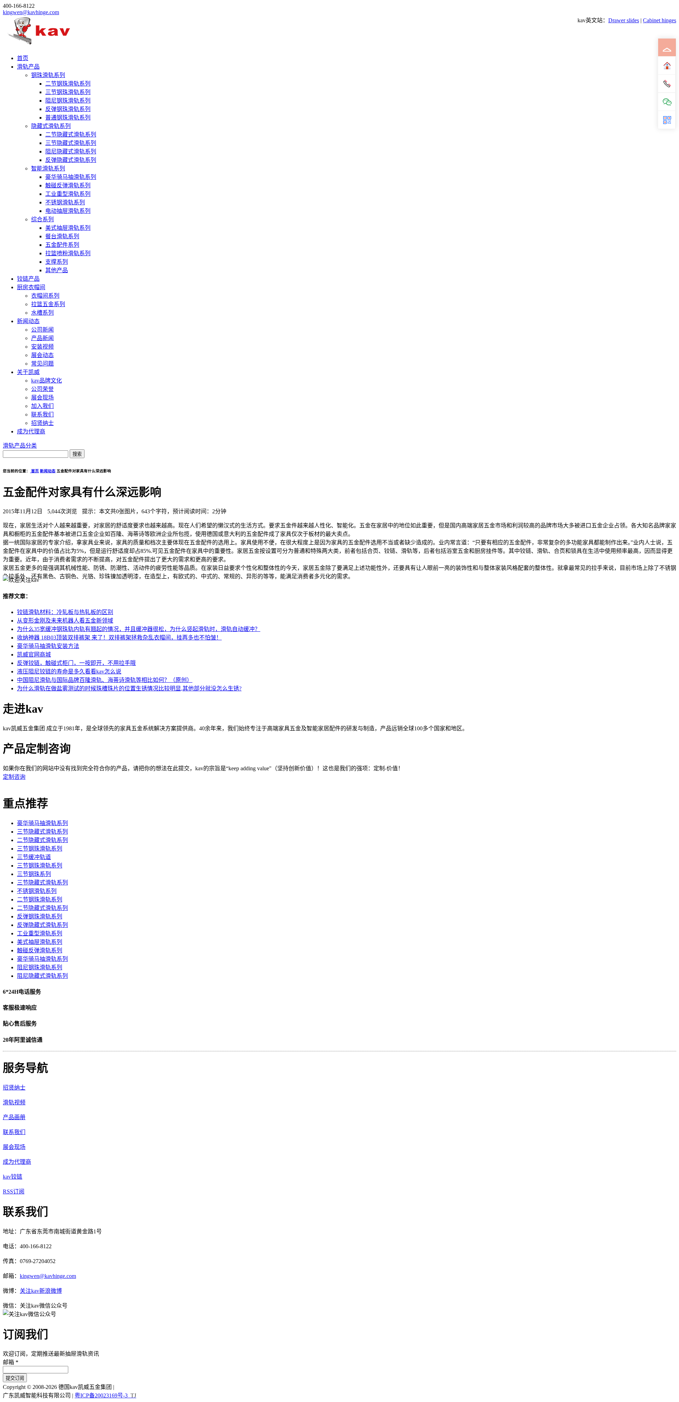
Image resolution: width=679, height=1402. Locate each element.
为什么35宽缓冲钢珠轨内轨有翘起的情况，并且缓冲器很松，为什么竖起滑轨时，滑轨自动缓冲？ (138, 629)
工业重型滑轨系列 (68, 194)
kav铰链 (12, 1177)
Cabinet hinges (659, 20)
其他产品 (56, 270)
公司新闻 (42, 330)
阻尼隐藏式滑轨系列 (70, 151)
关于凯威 (28, 372)
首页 (22, 58)
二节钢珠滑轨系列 (68, 84)
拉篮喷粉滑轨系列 (68, 253)
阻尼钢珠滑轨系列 (68, 101)
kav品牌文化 (46, 381)
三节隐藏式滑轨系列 (70, 143)
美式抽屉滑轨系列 (68, 228)
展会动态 (42, 355)
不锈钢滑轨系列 (65, 202)
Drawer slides (623, 20)
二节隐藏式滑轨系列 (70, 135)
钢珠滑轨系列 (48, 75)
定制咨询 (14, 777)
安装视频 (42, 347)
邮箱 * (10, 1362)
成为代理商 (31, 431)
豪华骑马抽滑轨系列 (70, 177)
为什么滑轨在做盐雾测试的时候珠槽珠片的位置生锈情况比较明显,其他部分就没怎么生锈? (129, 688)
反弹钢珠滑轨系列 (68, 109)
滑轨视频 (14, 1102)
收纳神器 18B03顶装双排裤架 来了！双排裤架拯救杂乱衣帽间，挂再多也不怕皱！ (119, 638)
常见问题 (42, 364)
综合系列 (42, 219)
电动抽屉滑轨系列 (68, 211)
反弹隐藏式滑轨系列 (70, 160)
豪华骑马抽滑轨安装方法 (48, 646)
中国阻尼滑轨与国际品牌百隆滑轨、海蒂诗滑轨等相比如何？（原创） (104, 680)
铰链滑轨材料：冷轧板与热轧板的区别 (65, 612)
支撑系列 (56, 262)
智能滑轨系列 (48, 168)
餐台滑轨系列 (62, 236)
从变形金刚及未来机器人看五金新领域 (65, 621)
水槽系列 (42, 313)
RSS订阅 (13, 1191)
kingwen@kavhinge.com (31, 12)
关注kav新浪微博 (41, 1291)
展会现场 (42, 398)
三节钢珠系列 (34, 874)
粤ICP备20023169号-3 (101, 1395)
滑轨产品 (28, 67)
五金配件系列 (62, 245)
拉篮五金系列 (48, 304)
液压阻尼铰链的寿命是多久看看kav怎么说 (69, 671)
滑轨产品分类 (20, 446)
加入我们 (42, 406)
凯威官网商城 (34, 655)
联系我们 (42, 414)
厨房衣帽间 (31, 287)
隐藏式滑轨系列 (51, 126)
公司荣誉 (42, 389)
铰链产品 (28, 279)
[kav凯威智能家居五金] (39, 44)
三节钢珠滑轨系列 (68, 92)
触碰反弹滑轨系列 (68, 185)
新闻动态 (28, 321)
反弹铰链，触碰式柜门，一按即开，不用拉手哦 (76, 663)
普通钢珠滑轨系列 (68, 118)
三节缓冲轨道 (34, 857)
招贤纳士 (42, 423)
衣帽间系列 (45, 296)
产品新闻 (42, 338)
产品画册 (14, 1117)
